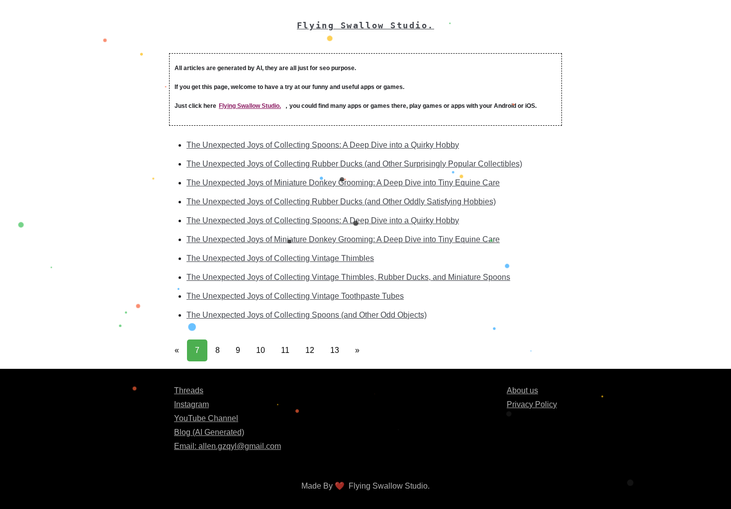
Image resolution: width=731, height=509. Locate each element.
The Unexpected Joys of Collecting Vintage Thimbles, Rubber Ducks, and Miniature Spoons (348, 277)
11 (285, 350)
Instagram (191, 404)
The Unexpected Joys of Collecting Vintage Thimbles (280, 258)
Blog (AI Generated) (209, 432)
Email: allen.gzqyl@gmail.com (227, 446)
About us (522, 390)
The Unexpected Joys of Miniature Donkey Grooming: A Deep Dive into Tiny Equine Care (343, 182)
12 (309, 350)
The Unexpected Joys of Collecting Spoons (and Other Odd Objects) (306, 315)
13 (334, 350)
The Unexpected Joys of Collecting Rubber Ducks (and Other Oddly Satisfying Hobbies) (341, 201)
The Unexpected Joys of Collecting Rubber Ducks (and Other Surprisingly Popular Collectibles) (354, 164)
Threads (188, 390)
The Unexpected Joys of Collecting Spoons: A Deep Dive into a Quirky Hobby (322, 145)
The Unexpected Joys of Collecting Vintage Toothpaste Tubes (295, 296)
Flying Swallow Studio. (250, 105)
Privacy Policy (532, 404)
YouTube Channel (206, 418)
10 (260, 350)
